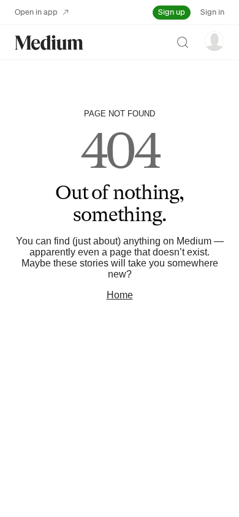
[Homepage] (49, 42)
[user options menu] (214, 41)
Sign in (212, 12)
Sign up (171, 12)
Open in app (36, 12)
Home (120, 295)
